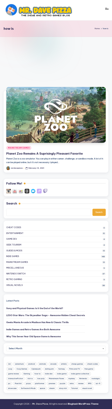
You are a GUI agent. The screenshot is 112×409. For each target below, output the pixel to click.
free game (88, 369)
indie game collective (80, 374)
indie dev (48, 374)
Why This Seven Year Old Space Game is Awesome (33, 336)
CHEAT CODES (13, 227)
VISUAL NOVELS (14, 285)
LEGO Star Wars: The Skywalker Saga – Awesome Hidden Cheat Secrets (45, 315)
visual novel (87, 388)
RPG (89, 383)
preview (52, 383)
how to (38, 374)
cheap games (77, 364)
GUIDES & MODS (14, 250)
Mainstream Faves (56, 378)
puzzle (62, 383)
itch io (30, 378)
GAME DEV (11, 239)
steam (52, 388)
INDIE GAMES (12, 256)
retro (72, 383)
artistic (64, 364)
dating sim (49, 369)
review (81, 383)
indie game (61, 374)
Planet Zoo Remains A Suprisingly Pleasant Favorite (44, 153)
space (42, 388)
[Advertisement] (56, 58)
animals (42, 364)
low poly (40, 378)
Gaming (26, 374)
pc (9, 383)
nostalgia (96, 378)
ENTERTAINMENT (14, 233)
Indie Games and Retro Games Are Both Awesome (33, 329)
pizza (28, 383)
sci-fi (98, 383)
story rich (63, 388)
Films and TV (74, 369)
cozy (10, 369)
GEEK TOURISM (13, 244)
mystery (71, 378)
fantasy (61, 369)
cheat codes (92, 364)
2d (9, 364)
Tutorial (74, 388)
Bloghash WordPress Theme (83, 404)
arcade (53, 364)
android (31, 364)
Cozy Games (22, 369)
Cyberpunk (36, 369)
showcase (12, 388)
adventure (19, 364)
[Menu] (106, 10)
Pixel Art (18, 383)
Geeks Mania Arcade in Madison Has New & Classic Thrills (37, 322)
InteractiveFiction (15, 378)
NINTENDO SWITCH (16, 273)
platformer (39, 383)
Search (11, 203)
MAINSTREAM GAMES (19, 148)
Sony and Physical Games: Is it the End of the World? (34, 308)
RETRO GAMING (14, 279)
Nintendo (83, 378)
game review (13, 374)
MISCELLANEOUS (15, 267)
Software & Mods (28, 388)
